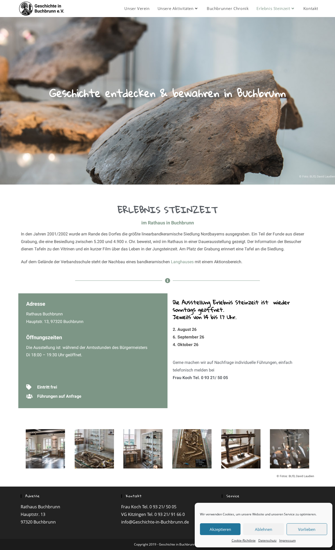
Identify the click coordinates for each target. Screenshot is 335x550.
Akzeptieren (220, 529)
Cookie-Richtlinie (244, 540)
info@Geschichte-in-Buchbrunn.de (155, 522)
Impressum (287, 540)
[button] (27, 448)
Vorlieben (306, 529)
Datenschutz (267, 540)
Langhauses (182, 261)
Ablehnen (263, 529)
